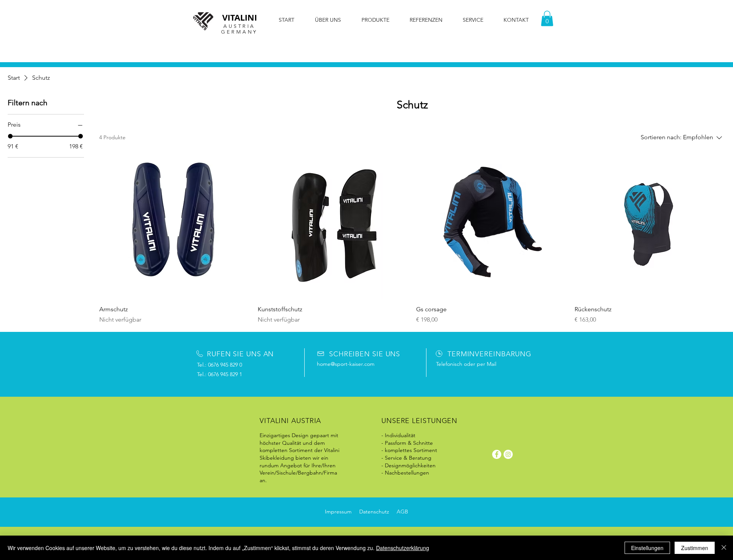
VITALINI (239, 17)
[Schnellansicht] (174, 223)
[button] (547, 18)
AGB (402, 511)
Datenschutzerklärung (402, 548)
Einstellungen (647, 548)
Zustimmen (694, 548)
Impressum (338, 511)
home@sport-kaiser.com (346, 363)
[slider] (10, 136)
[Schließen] (723, 548)
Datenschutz (374, 511)
